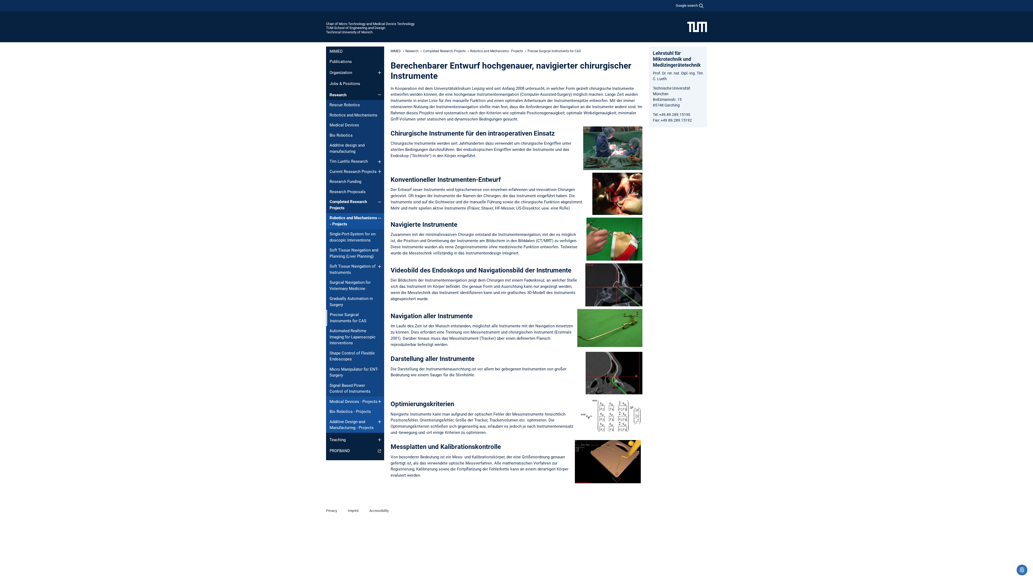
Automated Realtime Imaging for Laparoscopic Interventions (353, 336)
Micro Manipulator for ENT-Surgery (354, 372)
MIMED (336, 51)
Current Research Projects (353, 171)
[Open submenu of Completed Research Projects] (379, 202)
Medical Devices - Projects (353, 401)
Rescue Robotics (345, 104)
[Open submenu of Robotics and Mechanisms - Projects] (379, 218)
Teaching (338, 439)
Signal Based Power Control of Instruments (350, 388)
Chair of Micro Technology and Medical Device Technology (370, 24)
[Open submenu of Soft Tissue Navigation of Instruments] (379, 266)
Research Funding (345, 181)
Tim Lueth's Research (349, 161)
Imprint (353, 511)
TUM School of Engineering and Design (355, 28)
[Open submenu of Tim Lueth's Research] (379, 161)
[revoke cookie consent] (1022, 570)
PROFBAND (340, 450)
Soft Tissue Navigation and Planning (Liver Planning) (354, 253)
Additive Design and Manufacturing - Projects (352, 424)
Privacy (331, 511)
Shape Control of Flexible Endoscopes (352, 356)
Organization (341, 72)
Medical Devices (344, 125)
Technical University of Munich (349, 32)
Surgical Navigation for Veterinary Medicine (350, 285)
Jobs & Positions (345, 83)
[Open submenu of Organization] (379, 72)
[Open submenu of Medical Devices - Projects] (379, 401)
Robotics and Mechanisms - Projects (353, 220)
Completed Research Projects (348, 204)
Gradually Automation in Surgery (351, 301)
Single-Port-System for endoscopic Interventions (353, 237)
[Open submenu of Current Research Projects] (379, 171)
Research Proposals (348, 191)
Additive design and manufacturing (347, 148)
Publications (341, 61)
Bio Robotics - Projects (350, 411)
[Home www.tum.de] (697, 26)
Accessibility (379, 511)
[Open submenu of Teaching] (379, 440)
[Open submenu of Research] (379, 94)
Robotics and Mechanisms (353, 115)
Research (338, 95)
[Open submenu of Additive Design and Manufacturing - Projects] (379, 422)
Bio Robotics (341, 135)
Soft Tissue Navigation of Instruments (353, 269)
